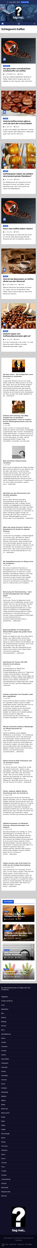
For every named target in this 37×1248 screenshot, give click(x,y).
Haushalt (4, 1067)
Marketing (4, 1092)
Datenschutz (13, 1244)
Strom (3, 1158)
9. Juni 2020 (9, 232)
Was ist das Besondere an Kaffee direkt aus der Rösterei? (18, 280)
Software (4, 1150)
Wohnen (7, 950)
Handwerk (4, 1063)
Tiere (3, 1167)
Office (3, 1125)
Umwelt (3, 1175)
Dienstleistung (9, 930)
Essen (3, 1038)
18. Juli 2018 (9, 339)
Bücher (3, 1026)
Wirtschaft (4, 1187)
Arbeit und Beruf (7, 1001)
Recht (3, 1138)
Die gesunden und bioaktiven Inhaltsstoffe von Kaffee (17, 69)
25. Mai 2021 (9, 126)
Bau (2, 1013)
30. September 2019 (11, 284)
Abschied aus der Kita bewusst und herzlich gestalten (15, 973)
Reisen (6, 911)
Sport (3, 1154)
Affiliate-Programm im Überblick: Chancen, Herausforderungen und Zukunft (16, 825)
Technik (4, 1162)
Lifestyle (4, 1088)
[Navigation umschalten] (19, 24)
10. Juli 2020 (9, 179)
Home (6, 1244)
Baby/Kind (4, 1009)
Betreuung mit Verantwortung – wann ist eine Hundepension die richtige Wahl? (17, 594)
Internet (4, 1080)
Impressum (21, 1244)
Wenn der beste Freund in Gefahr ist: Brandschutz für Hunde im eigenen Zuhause (17, 529)
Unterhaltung (5, 1179)
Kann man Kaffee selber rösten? (18, 229)
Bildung (3, 1021)
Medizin (3, 1096)
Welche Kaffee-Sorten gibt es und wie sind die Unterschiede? (17, 122)
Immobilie (4, 1075)
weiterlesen (10, 396)
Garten (3, 1055)
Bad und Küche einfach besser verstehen (16, 953)
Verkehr (4, 1183)
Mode (3, 1104)
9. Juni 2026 (10, 957)
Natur (3, 1121)
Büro (3, 1030)
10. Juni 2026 (10, 938)
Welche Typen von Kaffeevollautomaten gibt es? (17, 335)
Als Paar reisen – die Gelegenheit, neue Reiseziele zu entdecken (16, 916)
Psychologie (5, 1133)
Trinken (6, 118)
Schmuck (4, 1146)
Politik (3, 1129)
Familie (6, 969)
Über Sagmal (28, 1244)
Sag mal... (18, 17)
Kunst (3, 1084)
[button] (34, 23)
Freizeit (3, 1050)
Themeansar (18, 1240)
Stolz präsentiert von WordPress (12, 1238)
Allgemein (4, 997)
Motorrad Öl (5, 1113)
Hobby (3, 1071)
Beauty (3, 1017)
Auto (3, 1005)
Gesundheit (7, 65)
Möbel (3, 1100)
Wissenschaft (5, 1192)
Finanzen (4, 1046)
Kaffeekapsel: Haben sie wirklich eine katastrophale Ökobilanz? (18, 175)
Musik (3, 1117)
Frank (21, 74)
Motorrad (4, 1109)
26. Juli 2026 (10, 919)
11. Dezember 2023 (10, 74)
